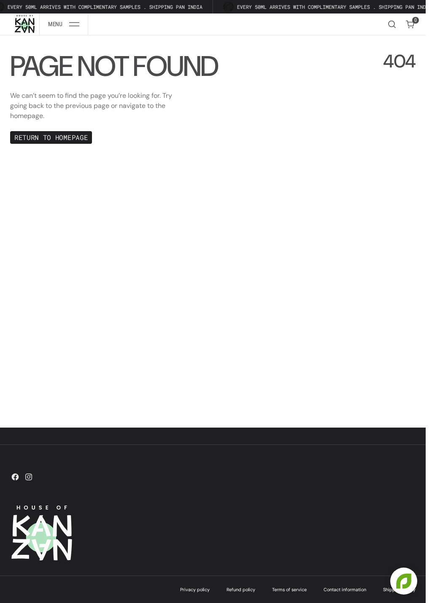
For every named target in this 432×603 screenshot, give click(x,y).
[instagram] (28, 477)
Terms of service (289, 589)
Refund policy (241, 589)
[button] (63, 24)
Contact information (345, 589)
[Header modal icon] (74, 24)
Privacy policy (195, 589)
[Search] (392, 24)
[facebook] (15, 477)
